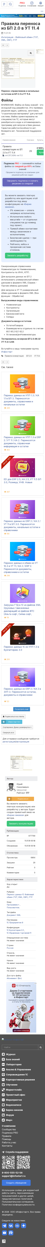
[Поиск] (10, 4)
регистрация (9, 741)
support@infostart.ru (14, 1176)
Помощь (6, 1139)
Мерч (9, 1120)
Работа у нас (9, 1142)
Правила (6, 1136)
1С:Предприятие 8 (15, 922)
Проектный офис (15, 1094)
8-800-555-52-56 (12, 1172)
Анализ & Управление (18, 1069)
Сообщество (9, 1129)
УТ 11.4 (37, 356)
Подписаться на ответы (14, 716)
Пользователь (13, 907)
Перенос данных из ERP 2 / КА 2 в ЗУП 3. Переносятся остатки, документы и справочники (22, 691)
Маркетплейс (14, 1089)
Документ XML (14, 915)
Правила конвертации (14, 356)
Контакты (7, 1145)
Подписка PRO (10, 1132)
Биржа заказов (14, 1110)
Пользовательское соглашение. (18, 1201)
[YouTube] (4, 1233)
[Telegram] (4, 1226)
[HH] (17, 1226)
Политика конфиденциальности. (18, 1204)
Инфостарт (6, 351)
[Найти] (40, 1047)
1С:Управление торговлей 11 (19, 933)
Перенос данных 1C (15, 894)
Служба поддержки (17, 1152)
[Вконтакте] (10, 1226)
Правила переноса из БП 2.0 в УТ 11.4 (20, 25)
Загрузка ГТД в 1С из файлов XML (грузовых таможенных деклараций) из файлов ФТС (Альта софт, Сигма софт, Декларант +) (22, 611)
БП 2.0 (29, 356)
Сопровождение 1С (17, 1074)
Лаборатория (14, 1064)
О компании (9, 1126)
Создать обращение (16, 1182)
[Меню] (4, 4)
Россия (10, 948)
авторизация (22, 741)
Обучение (11, 1084)
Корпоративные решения (20, 1079)
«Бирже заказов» (15, 815)
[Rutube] (10, 1233)
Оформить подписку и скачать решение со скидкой (22, 182)
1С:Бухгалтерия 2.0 (15, 930)
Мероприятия (14, 1100)
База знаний (13, 1059)
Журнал (10, 1054)
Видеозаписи (13, 1105)
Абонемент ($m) (14, 978)
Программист (13, 905)
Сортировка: (16, 727)
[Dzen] (23, 1226)
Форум (10, 1115)
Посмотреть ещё (21, 709)
